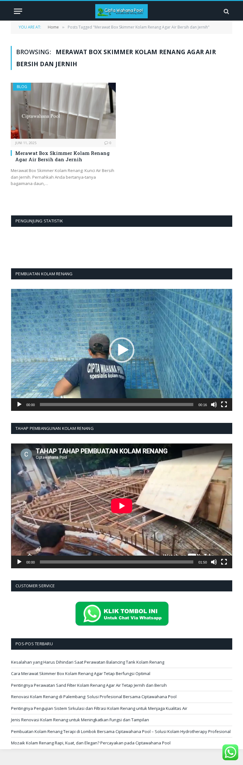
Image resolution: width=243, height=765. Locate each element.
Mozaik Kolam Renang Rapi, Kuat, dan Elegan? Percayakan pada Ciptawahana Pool (91, 743)
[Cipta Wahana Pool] (121, 11)
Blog (22, 86)
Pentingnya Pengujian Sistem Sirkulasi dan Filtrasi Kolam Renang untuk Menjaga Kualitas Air (99, 708)
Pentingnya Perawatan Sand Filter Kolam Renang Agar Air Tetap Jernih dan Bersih (89, 685)
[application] (121, 350)
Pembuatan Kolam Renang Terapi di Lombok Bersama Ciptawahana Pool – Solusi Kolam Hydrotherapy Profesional (121, 731)
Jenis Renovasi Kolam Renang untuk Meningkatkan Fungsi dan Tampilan (80, 720)
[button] (121, 350)
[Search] (225, 11)
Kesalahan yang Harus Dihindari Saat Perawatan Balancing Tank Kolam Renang (87, 662)
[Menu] (18, 11)
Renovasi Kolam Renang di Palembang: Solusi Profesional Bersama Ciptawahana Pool (94, 696)
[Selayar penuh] (224, 404)
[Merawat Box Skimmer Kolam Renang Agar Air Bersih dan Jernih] (63, 111)
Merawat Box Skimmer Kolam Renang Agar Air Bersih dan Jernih (62, 156)
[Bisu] (214, 404)
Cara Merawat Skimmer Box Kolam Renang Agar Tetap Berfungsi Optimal (80, 673)
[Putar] (19, 404)
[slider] (116, 404)
